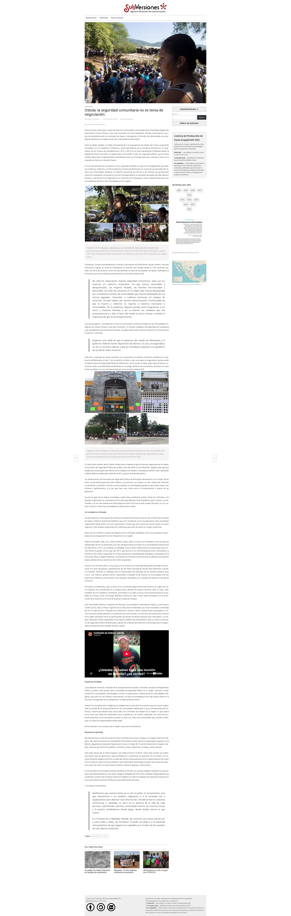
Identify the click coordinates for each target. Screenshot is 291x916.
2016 (189, 195)
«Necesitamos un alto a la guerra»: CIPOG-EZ (155, 871)
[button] (113, 204)
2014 (189, 200)
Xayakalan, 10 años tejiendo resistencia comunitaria (125, 871)
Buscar (174, 114)
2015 (182, 200)
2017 (200, 190)
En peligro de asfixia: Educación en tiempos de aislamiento (97, 871)
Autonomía (89, 106)
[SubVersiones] (145, 7)
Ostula (105, 836)
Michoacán (96, 836)
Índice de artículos (189, 123)
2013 (196, 200)
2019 (186, 190)
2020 (179, 190)
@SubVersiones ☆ (189, 109)
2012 (186, 204)
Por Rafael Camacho (92, 119)
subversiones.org (181, 155)
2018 (193, 190)
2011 (193, 204)
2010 (189, 209)
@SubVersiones (92, 901)
